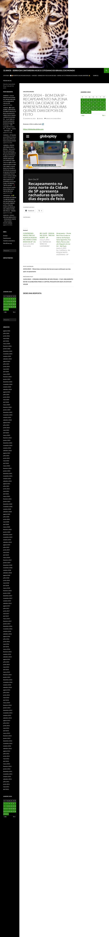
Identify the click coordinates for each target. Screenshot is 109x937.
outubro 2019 (7, 539)
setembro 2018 (7, 573)
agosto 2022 (6, 453)
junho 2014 (6, 695)
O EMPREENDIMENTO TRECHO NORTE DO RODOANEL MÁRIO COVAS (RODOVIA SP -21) (30, 237)
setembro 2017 (7, 603)
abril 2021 (6, 494)
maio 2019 (6, 552)
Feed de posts (7, 238)
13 (100, 103)
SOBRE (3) (95, 75)
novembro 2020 (7, 506)
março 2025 (6, 374)
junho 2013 (6, 725)
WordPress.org (7, 243)
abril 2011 (6, 789)
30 (86, 112)
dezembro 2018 (7, 565)
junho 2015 (6, 664)
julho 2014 (6, 692)
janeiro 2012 (6, 769)
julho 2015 (6, 662)
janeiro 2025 (6, 379)
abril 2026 (6, 341)
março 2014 (6, 702)
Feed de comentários (9, 241)
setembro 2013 (7, 718)
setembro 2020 (7, 511)
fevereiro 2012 (7, 766)
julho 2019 (6, 547)
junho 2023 (6, 427)
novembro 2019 (7, 537)
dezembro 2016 (7, 626)
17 (89, 106)
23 (86, 109)
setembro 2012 (7, 748)
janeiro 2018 (6, 593)
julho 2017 (6, 608)
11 (93, 103)
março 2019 (6, 557)
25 (93, 109)
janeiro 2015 (6, 677)
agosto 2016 (6, 636)
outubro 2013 (7, 715)
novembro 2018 (7, 567)
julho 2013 (6, 723)
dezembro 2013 (7, 710)
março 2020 (6, 527)
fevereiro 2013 (7, 736)
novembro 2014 (7, 682)
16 (86, 106)
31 (89, 112)
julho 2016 (6, 639)
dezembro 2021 (7, 473)
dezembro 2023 (7, 412)
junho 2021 (6, 489)
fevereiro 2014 (7, 705)
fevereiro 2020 (7, 529)
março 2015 (6, 672)
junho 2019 (6, 550)
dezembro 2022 (7, 443)
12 (97, 103)
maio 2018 (6, 583)
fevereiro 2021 (7, 499)
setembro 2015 (7, 657)
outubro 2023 (7, 417)
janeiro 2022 (6, 471)
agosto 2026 (6, 331)
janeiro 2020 (6, 532)
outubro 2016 (7, 631)
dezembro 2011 (7, 771)
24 (89, 109)
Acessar (5, 235)
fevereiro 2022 (7, 468)
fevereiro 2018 (7, 590)
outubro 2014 (7, 685)
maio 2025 (6, 369)
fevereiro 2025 (7, 376)
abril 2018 (6, 585)
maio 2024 (6, 399)
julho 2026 (6, 333)
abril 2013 (6, 730)
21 (104, 106)
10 (89, 103)
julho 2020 (6, 517)
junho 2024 (6, 397)
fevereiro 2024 (7, 407)
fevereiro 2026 (7, 346)
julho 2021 (6, 486)
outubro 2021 (7, 478)
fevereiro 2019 (7, 560)
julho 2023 (6, 425)
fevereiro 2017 (7, 621)
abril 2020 (6, 524)
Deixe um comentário (53, 118)
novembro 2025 (7, 354)
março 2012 (6, 764)
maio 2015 (6, 667)
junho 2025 (6, 366)
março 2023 (6, 435)
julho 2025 (6, 364)
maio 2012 (6, 758)
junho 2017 (6, 611)
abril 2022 (6, 463)
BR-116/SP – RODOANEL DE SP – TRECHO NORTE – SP (47, 235)
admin (41, 118)
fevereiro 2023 (7, 438)
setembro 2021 (7, 481)
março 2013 (6, 733)
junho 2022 (6, 458)
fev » (103, 115)
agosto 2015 (6, 659)
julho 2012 (6, 753)
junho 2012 (6, 756)
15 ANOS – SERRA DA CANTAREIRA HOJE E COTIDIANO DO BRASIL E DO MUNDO (39, 70)
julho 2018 (6, 578)
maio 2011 (6, 786)
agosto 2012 (6, 751)
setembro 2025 (7, 359)
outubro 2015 (7, 654)
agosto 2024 (6, 392)
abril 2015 (6, 669)
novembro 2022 (7, 445)
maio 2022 (6, 460)
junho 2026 (6, 336)
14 (104, 103)
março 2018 (6, 588)
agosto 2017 (6, 606)
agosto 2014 (6, 690)
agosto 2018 (6, 575)
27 (100, 109)
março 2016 (6, 649)
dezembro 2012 (7, 741)
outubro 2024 (7, 387)
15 (82, 106)
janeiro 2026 (6, 348)
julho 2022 (6, 455)
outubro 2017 (7, 601)
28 (104, 109)
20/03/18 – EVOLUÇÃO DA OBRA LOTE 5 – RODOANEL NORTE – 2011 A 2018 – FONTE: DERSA (9, 219)
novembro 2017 (7, 598)
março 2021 (6, 496)
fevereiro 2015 (7, 674)
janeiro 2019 (6, 562)
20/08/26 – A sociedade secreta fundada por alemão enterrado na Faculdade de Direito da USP (9, 99)
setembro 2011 (7, 779)
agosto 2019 (6, 545)
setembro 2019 (7, 542)
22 (82, 109)
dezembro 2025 (7, 351)
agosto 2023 (6, 422)
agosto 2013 (6, 720)
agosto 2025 (6, 361)
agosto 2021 (6, 483)
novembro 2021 (7, 476)
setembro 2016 (7, 634)
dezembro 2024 (7, 382)
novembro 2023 (7, 415)
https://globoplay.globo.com (33, 129)
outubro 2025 (7, 356)
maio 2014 (6, 697)
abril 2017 (6, 616)
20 (100, 106)
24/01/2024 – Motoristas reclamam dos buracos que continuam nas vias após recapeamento (47, 269)
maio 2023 (6, 430)
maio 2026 (6, 338)
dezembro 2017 (7, 595)
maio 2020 (6, 522)
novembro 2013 (7, 713)
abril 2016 (6, 646)
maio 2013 (6, 728)
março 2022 (6, 466)
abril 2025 (6, 371)
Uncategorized (28, 91)
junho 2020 (6, 519)
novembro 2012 (7, 743)
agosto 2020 (6, 514)
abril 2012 (6, 761)
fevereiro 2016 (7, 652)
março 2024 (6, 404)
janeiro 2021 (6, 501)
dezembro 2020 (7, 504)
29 (82, 112)
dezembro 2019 (7, 534)
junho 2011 (6, 784)
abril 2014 (6, 700)
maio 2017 (6, 613)
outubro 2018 (7, 570)
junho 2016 (6, 641)
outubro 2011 (7, 776)
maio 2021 (6, 491)
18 (93, 106)
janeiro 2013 (6, 738)
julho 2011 (6, 781)
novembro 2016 (7, 629)
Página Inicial (7, 80)
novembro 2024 (7, 384)
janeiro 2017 (6, 623)
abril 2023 (6, 432)
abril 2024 (6, 402)
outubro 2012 (7, 746)
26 (97, 109)
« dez (82, 115)
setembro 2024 (7, 389)
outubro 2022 (7, 448)
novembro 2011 (7, 774)
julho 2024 (6, 394)
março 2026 (6, 343)
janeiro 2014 (6, 708)
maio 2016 (6, 644)
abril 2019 (6, 555)
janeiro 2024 (6, 410)
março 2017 (6, 618)
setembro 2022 (7, 450)
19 (97, 106)
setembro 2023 (7, 420)
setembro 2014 (7, 687)
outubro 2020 (7, 509)
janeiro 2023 (6, 440)
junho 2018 (6, 580)
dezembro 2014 (7, 680)
